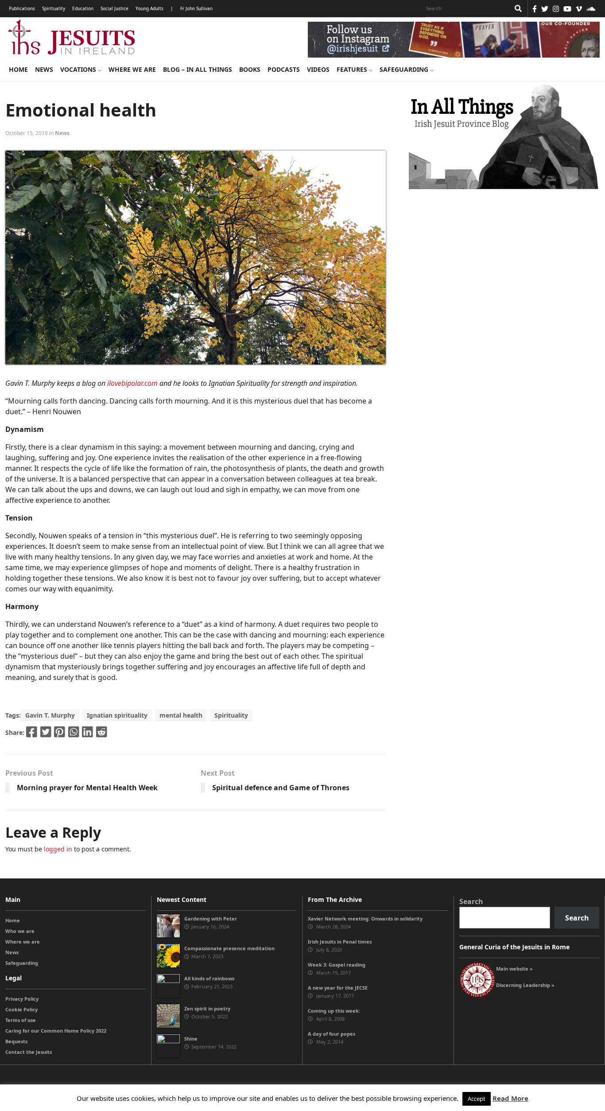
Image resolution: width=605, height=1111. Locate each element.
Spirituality (53, 8)
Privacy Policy (22, 998)
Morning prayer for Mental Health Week (87, 787)
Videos (318, 69)
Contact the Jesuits (28, 1052)
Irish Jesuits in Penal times (340, 941)
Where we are (132, 69)
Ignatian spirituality (117, 715)
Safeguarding (405, 69)
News (44, 69)
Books (249, 69)
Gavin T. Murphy (50, 715)
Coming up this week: (334, 1010)
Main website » (514, 968)
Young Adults (149, 8)
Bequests (16, 1041)
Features (353, 69)
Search (471, 901)
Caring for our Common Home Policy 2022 (55, 1030)
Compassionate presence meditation (229, 948)
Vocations (79, 69)
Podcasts (284, 69)
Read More (510, 1098)
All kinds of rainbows (209, 978)
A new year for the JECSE (338, 987)
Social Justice (114, 8)
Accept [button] (476, 1099)
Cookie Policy (21, 1009)
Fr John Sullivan (196, 8)
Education (82, 8)
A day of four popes (331, 1033)
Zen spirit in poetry (207, 1008)
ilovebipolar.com (132, 383)
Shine (191, 1038)
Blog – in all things (197, 69)
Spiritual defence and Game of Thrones (280, 787)
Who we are (20, 931)
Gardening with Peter (210, 918)
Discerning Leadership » (525, 985)
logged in (58, 849)
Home (18, 69)
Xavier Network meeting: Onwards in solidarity (365, 918)
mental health (180, 715)
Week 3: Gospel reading (336, 964)
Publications (22, 8)
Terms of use (20, 1020)
